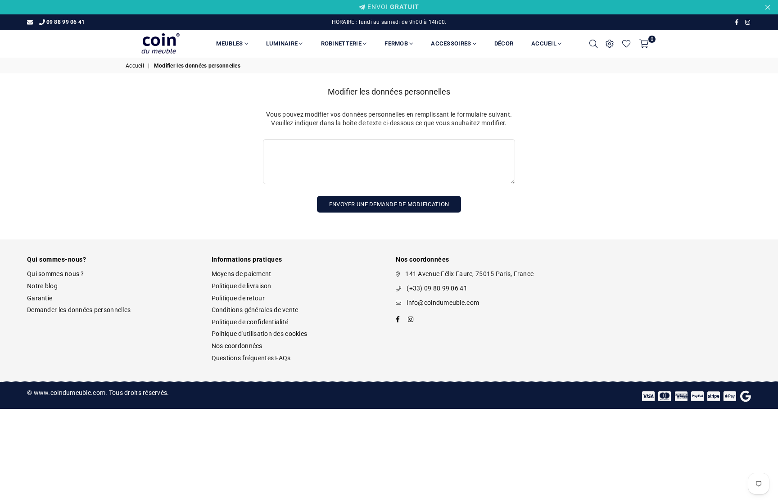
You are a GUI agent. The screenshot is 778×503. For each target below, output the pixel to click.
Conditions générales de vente (255, 309)
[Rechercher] (593, 43)
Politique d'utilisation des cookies (260, 333)
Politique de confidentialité (250, 322)
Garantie (39, 298)
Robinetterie (342, 43)
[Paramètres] (610, 43)
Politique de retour (238, 298)
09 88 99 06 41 (65, 22)
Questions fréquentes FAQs (251, 358)
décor (503, 43)
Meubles (230, 43)
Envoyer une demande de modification (389, 204)
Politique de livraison (241, 286)
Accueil (544, 43)
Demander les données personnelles (79, 309)
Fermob (396, 43)
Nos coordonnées (237, 345)
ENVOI (392, 6)
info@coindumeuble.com (443, 302)
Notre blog (42, 286)
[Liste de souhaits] (626, 43)
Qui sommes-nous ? (55, 273)
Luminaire (282, 43)
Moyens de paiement (241, 273)
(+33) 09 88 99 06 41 (437, 288)
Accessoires (451, 43)
